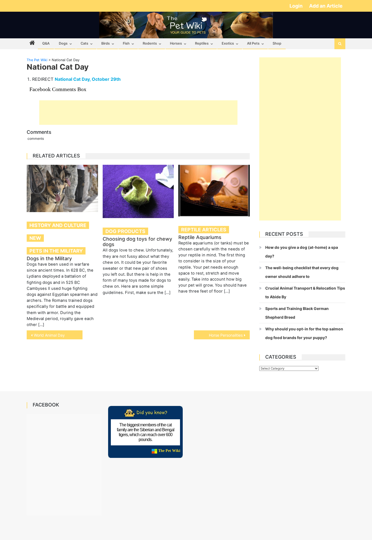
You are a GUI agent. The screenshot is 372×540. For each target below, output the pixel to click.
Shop (277, 43)
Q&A (46, 43)
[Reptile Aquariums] (214, 190)
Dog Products (125, 231)
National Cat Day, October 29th (88, 79)
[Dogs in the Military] (62, 188)
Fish (126, 43)
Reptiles (202, 43)
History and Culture (57, 225)
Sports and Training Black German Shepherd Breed (297, 312)
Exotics (228, 43)
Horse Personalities (226, 335)
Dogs (63, 43)
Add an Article (326, 6)
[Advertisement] (138, 112)
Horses (176, 43)
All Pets (253, 43)
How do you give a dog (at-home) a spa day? (301, 251)
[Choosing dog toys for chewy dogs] (138, 191)
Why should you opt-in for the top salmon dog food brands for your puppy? (304, 333)
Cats (84, 43)
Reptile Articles (203, 229)
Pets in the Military (56, 251)
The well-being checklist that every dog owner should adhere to (302, 272)
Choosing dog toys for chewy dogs (137, 241)
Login (296, 6)
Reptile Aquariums (199, 237)
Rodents (150, 43)
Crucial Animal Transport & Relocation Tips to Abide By (305, 292)
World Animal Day (49, 335)
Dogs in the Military (49, 258)
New (35, 238)
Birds (105, 43)
